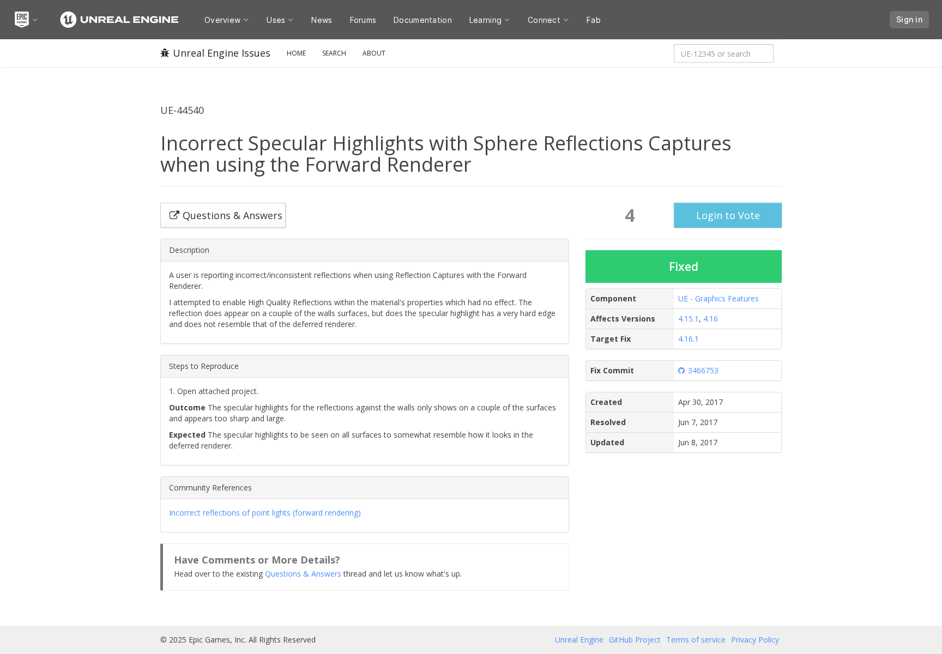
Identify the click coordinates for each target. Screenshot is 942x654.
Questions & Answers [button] (232, 215)
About (374, 53)
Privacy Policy (755, 639)
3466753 (703, 370)
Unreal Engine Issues (221, 52)
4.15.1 (688, 318)
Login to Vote (728, 215)
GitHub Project (635, 639)
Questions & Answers (303, 573)
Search (334, 53)
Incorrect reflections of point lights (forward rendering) (265, 512)
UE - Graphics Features (718, 298)
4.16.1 (688, 339)
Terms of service (696, 639)
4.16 (710, 318)
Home (296, 53)
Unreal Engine (579, 639)
